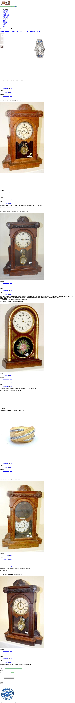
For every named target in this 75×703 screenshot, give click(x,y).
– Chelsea (4, 25)
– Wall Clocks (5, 11)
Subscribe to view (6, 84)
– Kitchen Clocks (6, 14)
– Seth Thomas (5, 20)
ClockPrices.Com (14, 6)
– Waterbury (5, 21)
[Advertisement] (33, 71)
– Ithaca (4, 24)
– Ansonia (4, 19)
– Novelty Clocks (6, 15)
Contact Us (23, 702)
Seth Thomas (14, 668)
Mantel (11, 668)
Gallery (8, 668)
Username (2, 676)
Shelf (17, 668)
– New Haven (5, 23)
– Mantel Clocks (5, 16)
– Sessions (4, 26)
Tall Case (20, 668)
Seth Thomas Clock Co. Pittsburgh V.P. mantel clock (20, 31)
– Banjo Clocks (5, 12)
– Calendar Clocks (6, 13)
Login (11, 84)
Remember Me (4, 681)
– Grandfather (5, 17)
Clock (6, 668)
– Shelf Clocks (5, 10)
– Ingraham (5, 22)
